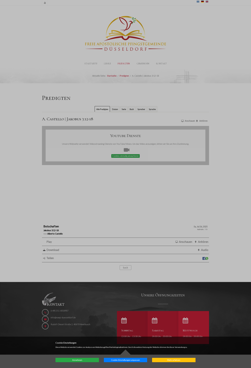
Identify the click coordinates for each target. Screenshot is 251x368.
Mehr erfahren (173, 360)
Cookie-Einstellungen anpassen (125, 360)
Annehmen (77, 360)
